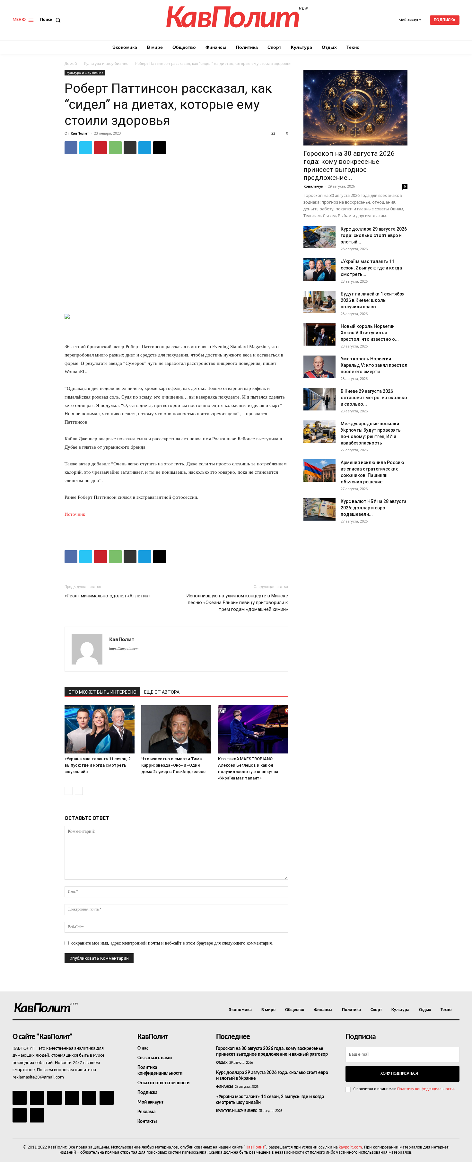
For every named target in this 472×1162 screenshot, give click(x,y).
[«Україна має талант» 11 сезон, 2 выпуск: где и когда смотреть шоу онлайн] (100, 729)
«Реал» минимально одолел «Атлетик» (108, 596)
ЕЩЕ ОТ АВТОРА (161, 692)
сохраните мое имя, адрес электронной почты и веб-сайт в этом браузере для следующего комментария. (172, 943)
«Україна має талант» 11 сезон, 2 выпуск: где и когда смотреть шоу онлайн (97, 765)
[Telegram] (144, 147)
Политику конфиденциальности (425, 1089)
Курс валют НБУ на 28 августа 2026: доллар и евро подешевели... (373, 508)
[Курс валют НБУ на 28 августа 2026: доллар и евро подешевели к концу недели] (319, 509)
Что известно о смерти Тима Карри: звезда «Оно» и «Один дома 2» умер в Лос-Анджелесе (173, 765)
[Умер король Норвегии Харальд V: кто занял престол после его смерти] (319, 367)
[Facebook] (71, 147)
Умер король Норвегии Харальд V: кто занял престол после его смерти (374, 365)
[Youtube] (37, 1115)
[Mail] (54, 1098)
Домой (71, 63)
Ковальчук (313, 186)
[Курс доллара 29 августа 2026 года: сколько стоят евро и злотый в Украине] (319, 237)
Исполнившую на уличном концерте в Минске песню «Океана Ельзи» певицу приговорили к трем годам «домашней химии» (237, 602)
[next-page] (79, 791)
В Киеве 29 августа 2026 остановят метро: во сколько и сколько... (374, 398)
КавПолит (80, 133)
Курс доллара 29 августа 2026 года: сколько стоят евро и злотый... (374, 235)
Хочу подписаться (399, 1073)
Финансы (224, 1087)
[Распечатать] (130, 147)
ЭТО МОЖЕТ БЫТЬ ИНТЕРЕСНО (102, 692)
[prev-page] (69, 791)
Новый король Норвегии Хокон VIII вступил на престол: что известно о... (370, 333)
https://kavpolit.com (123, 648)
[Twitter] (85, 147)
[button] (51, 20)
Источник (75, 514)
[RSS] (72, 1098)
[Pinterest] (100, 147)
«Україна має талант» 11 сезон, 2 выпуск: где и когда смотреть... (371, 268)
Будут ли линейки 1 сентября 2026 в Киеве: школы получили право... (373, 300)
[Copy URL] (159, 147)
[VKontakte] (20, 1115)
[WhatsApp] (115, 147)
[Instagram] (37, 1098)
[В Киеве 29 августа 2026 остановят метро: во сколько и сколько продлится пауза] (319, 399)
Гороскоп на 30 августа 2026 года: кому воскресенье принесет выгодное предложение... (349, 165)
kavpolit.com (350, 1147)
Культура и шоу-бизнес (106, 63)
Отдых (222, 1063)
